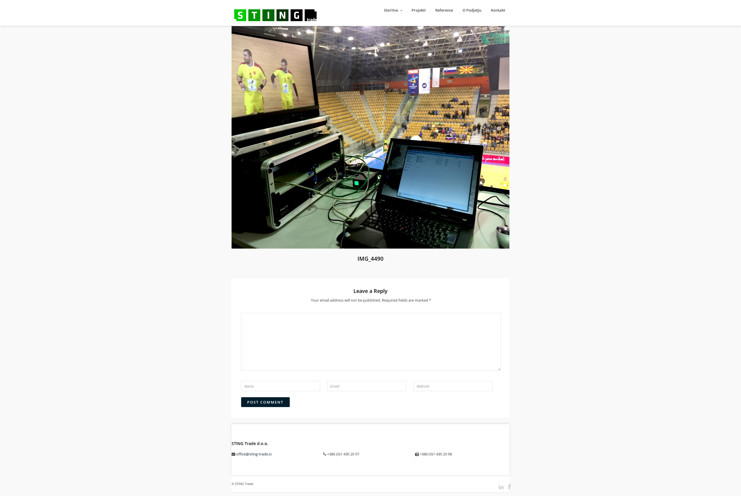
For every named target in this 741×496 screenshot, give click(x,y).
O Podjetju (472, 10)
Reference (444, 10)
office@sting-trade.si (254, 454)
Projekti (419, 10)
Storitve (391, 10)
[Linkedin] (499, 487)
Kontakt (498, 10)
